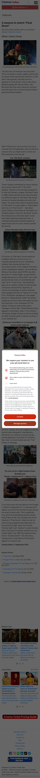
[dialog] (20, 389)
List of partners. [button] (13, 398)
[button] (20, 383)
